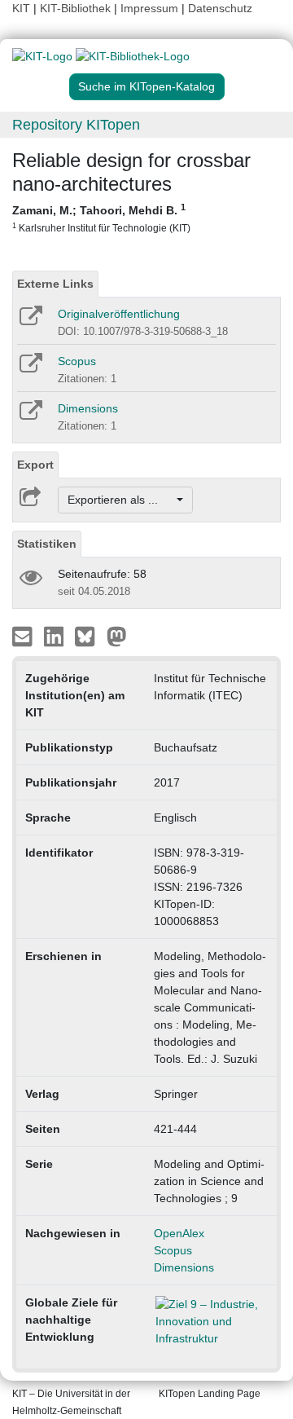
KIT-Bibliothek (77, 8)
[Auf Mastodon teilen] (117, 635)
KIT (21, 8)
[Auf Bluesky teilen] (89, 635)
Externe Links (55, 283)
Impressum (149, 8)
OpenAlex (179, 1233)
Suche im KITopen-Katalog (146, 86)
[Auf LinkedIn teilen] (56, 635)
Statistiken (47, 543)
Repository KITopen (76, 125)
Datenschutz (220, 8)
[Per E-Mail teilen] (24, 635)
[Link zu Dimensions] (29, 415)
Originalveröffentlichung (119, 313)
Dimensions (88, 408)
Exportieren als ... (121, 499)
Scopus (77, 361)
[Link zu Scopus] (29, 368)
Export (35, 464)
